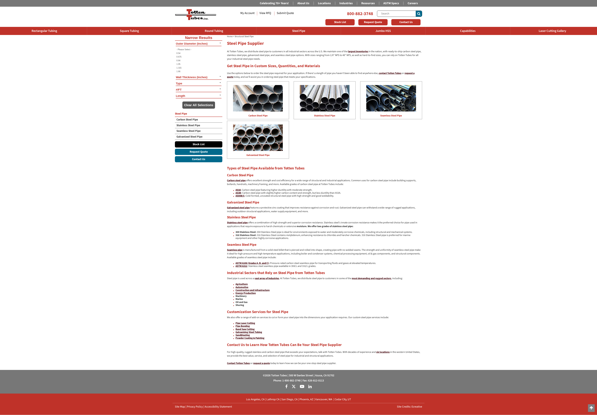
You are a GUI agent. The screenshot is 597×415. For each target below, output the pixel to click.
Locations (324, 3)
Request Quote (373, 22)
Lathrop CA (273, 399)
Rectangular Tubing (44, 31)
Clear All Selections (198, 105)
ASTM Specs (391, 3)
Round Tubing (214, 31)
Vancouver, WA (323, 399)
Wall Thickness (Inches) (191, 77)
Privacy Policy (195, 407)
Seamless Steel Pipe (188, 131)
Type (179, 83)
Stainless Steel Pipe (188, 125)
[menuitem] (199, 49)
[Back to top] (591, 408)
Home (230, 36)
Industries (346, 3)
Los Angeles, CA (255, 399)
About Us (303, 3)
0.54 (178, 53)
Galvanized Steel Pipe (189, 137)
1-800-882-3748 (291, 381)
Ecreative (417, 407)
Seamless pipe (234, 250)
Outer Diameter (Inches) (192, 43)
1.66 (178, 71)
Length (180, 95)
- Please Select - (184, 49)
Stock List (340, 22)
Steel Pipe (298, 31)
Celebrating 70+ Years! (274, 3)
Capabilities (468, 31)
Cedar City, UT (343, 399)
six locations (383, 352)
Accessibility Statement (218, 407)
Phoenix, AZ (306, 399)
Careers (413, 3)
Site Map (180, 407)
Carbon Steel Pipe (187, 120)
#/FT (179, 89)
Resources (368, 3)
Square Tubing (129, 31)
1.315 (178, 68)
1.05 (178, 64)
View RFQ (265, 13)
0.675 (178, 57)
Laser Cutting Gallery (552, 31)
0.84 (178, 60)
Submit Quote (285, 13)
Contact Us (406, 22)
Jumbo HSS (383, 31)
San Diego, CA (289, 399)
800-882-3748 (360, 14)
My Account (247, 13)
